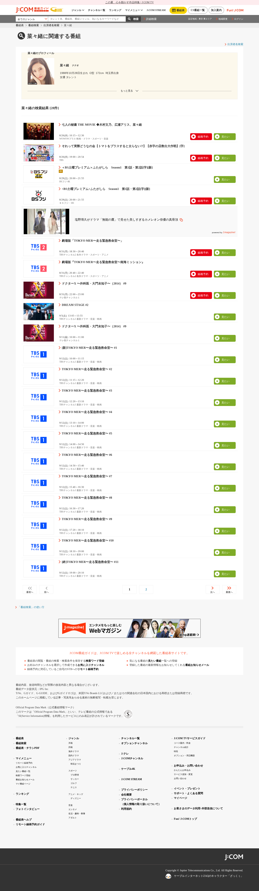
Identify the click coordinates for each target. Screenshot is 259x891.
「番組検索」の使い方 (31, 607)
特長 (176, 751)
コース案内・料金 (182, 743)
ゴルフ (74, 783)
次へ (212, 592)
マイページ (180, 798)
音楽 (70, 805)
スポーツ (72, 771)
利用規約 (126, 808)
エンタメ (72, 809)
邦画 (70, 747)
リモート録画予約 (88, 669)
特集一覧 (21, 804)
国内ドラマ (73, 755)
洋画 (70, 743)
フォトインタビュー (28, 809)
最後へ (229, 592)
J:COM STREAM (156, 10)
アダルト (72, 818)
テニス (74, 787)
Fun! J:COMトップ (185, 818)
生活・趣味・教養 (76, 813)
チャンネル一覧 (96, 10)
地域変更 (223, 19)
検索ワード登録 (95, 660)
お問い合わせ (180, 778)
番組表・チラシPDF (28, 748)
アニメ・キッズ (75, 794)
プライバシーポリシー (134, 789)
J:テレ (125, 753)
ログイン (238, 19)
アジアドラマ (74, 760)
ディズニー (76, 798)
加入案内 (216, 10)
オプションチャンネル (134, 743)
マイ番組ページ (23, 784)
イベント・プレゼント (187, 788)
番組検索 (33, 25)
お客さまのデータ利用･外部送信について (198, 808)
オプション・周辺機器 (184, 755)
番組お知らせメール (197, 665)
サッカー (75, 779)
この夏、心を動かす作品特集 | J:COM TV (129, 2)
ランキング (115, 10)
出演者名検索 (51, 25)
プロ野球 (75, 775)
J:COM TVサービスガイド (190, 738)
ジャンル (76, 10)
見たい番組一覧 (23, 771)
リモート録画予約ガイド (30, 824)
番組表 (20, 25)
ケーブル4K (128, 768)
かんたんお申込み (182, 770)
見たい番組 (154, 660)
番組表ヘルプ (24, 819)
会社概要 (126, 794)
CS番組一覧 (198, 10)
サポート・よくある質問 (188, 793)
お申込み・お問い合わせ (188, 765)
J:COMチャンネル (132, 758)
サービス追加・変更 (183, 774)
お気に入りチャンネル (91, 665)
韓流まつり (76, 764)
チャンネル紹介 (181, 747)
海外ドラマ (73, 751)
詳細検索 (151, 19)
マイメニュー (132, 10)
